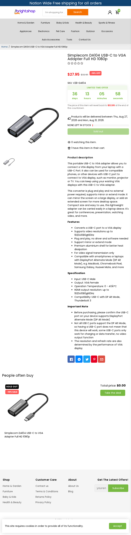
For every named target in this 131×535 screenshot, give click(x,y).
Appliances (26, 31)
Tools (69, 39)
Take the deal (113, 393)
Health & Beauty (83, 22)
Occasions (107, 31)
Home (4, 46)
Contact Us (85, 39)
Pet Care (60, 31)
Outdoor (90, 31)
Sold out (98, 131)
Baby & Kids (62, 22)
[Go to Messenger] (79, 359)
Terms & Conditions (46, 491)
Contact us (41, 486)
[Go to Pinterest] (94, 359)
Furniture (45, 22)
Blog (70, 491)
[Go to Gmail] (101, 359)
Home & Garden (26, 22)
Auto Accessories (51, 39)
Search (78, 12)
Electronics (43, 31)
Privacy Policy (43, 502)
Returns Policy (43, 497)
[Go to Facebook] (71, 359)
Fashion (75, 31)
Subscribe (118, 488)
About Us (73, 486)
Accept (117, 526)
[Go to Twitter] (86, 359)
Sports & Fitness (107, 22)
